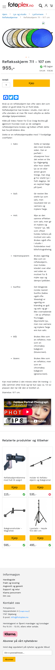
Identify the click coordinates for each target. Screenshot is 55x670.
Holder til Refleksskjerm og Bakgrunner (40, 478)
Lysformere (38, 14)
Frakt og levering (11, 583)
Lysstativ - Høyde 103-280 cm (38, 529)
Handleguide (9, 579)
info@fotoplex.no (19, 617)
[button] (26, 57)
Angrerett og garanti (13, 586)
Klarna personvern (12, 592)
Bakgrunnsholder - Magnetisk (13, 529)
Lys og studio (20, 14)
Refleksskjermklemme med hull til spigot (14, 478)
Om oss (6, 596)
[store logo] (20, 5)
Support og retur (11, 589)
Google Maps (24, 611)
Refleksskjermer (10, 17)
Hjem (5, 14)
